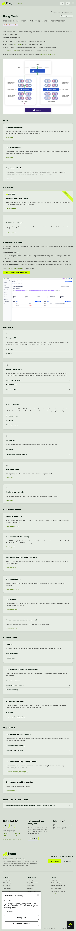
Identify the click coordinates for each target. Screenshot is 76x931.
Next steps (8, 327)
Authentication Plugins (58, 885)
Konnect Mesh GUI (46, 54)
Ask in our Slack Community (64, 825)
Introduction (38, 450)
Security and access (12, 509)
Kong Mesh (30, 885)
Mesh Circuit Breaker (38, 425)
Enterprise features (12, 51)
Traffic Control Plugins (58, 891)
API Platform (7, 880)
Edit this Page (17, 834)
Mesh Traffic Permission (38, 380)
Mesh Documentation (12, 24)
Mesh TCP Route (38, 389)
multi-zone (17, 44)
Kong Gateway (31, 880)
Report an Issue (6, 834)
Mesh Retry (38, 420)
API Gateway (7, 883)
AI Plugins (54, 880)
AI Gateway (6, 885)
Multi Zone (38, 353)
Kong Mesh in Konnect (13, 242)
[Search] (62, 3)
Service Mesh (7, 888)
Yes (6, 826)
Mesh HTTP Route (38, 385)
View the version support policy (38, 746)
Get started (8, 187)
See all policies (38, 658)
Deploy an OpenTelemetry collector (38, 454)
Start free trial (54, 861)
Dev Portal (6, 891)
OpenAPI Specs (32, 891)
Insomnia (30, 888)
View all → (54, 894)
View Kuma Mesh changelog (38, 750)
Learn (5, 120)
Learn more (38, 712)
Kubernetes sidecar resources (38, 685)
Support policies (10, 727)
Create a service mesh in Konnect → (16, 272)
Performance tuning (38, 690)
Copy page (66, 16)
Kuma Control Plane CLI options (38, 717)
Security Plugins (56, 888)
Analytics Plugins (56, 883)
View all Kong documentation (12, 839)
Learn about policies (38, 653)
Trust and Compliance (48, 928)
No (12, 826)
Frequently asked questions (15, 799)
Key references (10, 637)
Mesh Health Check (38, 416)
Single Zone (38, 349)
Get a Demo (67, 861)
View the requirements (38, 681)
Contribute (33, 838)
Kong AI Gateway (32, 883)
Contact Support (61, 828)
